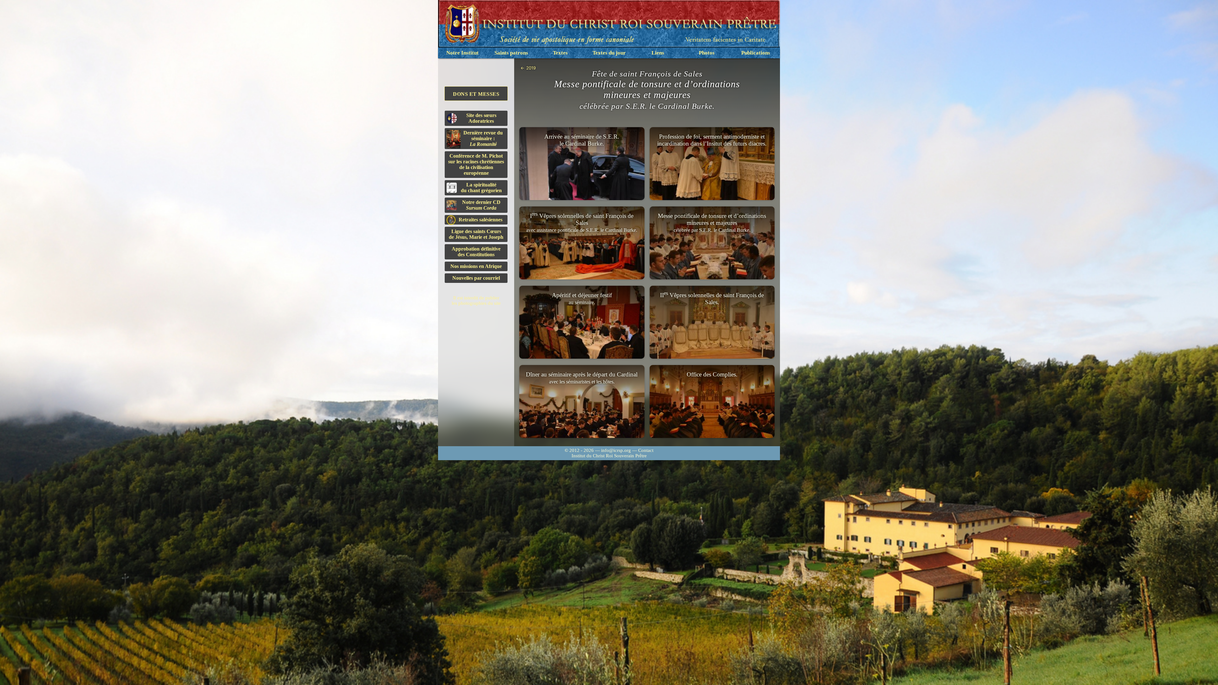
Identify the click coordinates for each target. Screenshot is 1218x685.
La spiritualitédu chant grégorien (481, 187)
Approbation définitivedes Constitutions (476, 251)
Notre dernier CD (481, 205)
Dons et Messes (476, 94)
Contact (645, 450)
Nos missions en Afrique (476, 266)
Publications (755, 53)
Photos (707, 53)
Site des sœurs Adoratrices (481, 118)
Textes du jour (609, 53)
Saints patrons (511, 53)
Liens (658, 53)
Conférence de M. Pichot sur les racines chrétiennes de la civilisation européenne (476, 164)
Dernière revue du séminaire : (483, 138)
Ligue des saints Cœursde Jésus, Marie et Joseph (476, 234)
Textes (560, 53)
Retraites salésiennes (480, 219)
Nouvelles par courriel (476, 278)
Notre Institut (462, 53)
